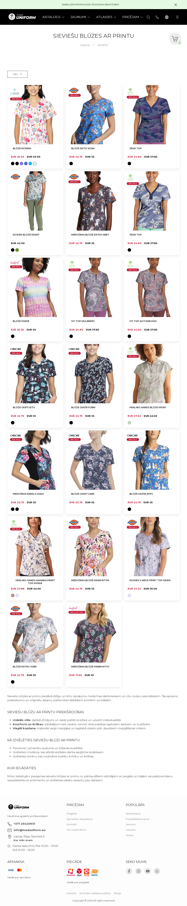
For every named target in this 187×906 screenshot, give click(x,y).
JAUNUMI (78, 17)
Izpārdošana (133, 813)
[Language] (167, 17)
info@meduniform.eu (29, 830)
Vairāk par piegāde (78, 882)
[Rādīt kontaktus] (157, 17)
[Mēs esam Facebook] (129, 871)
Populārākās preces (137, 819)
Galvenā (71, 893)
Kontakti (72, 824)
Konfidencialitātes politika (95, 893)
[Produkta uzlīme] (15, 177)
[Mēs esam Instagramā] (138, 871)
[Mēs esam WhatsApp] (157, 871)
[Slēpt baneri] (175, 4)
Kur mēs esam (23, 840)
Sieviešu (131, 829)
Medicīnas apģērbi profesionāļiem (27, 816)
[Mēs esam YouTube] (147, 871)
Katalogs (51, 17)
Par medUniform (76, 829)
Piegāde (72, 813)
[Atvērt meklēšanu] (148, 17)
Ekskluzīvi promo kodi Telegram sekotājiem (90, 4)
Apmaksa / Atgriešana (79, 819)
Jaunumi (131, 824)
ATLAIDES (104, 17)
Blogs (117, 893)
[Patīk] (58, 90)
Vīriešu (130, 835)
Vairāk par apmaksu (18, 877)
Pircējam (130, 17)
